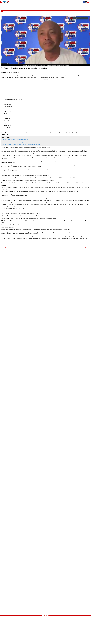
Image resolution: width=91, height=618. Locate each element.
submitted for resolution (62, 210)
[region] (45, 7)
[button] (84, 2)
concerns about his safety (25, 224)
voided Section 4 (29, 161)
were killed (60, 187)
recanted (45, 215)
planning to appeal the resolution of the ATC (40, 175)
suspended (81, 220)
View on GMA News (45, 247)
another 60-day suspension (26, 220)
